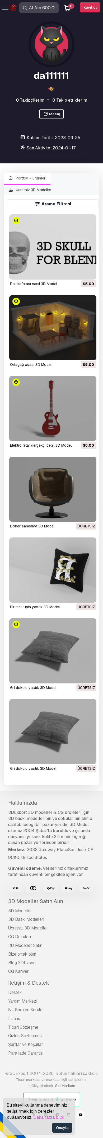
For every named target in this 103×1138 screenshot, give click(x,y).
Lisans (14, 1018)
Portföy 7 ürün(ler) (30, 178)
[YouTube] (80, 1115)
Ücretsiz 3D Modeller (33, 189)
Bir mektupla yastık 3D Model (35, 607)
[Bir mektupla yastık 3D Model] (52, 570)
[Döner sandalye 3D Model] (52, 489)
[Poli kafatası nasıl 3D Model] (52, 247)
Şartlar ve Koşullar (25, 1044)
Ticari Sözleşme (23, 1027)
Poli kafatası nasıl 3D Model (33, 283)
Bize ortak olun (22, 954)
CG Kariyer (18, 971)
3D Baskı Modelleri (26, 919)
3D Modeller (20, 911)
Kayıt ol (90, 7)
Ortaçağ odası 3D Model (31, 364)
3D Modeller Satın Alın (35, 901)
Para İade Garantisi (26, 1053)
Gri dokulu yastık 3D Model (33, 687)
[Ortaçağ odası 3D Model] (52, 327)
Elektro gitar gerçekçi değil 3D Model (41, 445)
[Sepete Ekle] (78, 272)
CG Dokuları (19, 936)
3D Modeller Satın (25, 945)
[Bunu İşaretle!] (88, 272)
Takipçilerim (30, 100)
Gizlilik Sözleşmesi (25, 1035)
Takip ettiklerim (69, 100)
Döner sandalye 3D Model (32, 526)
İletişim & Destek (28, 982)
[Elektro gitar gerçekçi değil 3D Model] (52, 408)
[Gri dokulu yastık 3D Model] (52, 650)
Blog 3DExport (22, 963)
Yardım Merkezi (22, 1001)
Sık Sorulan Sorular (26, 1010)
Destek (15, 992)
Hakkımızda (22, 802)
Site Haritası (65, 1085)
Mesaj (54, 114)
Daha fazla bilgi (48, 1117)
